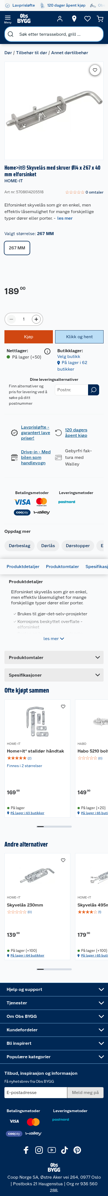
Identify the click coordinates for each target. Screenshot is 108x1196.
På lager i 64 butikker (27, 955)
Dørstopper (78, 545)
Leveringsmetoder (76, 492)
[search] (10, 34)
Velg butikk (68, 356)
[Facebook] (26, 1150)
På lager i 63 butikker (27, 813)
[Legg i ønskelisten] (95, 70)
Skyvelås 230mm (25, 905)
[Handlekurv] (100, 18)
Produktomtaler (62, 566)
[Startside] (34, 18)
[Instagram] (39, 1150)
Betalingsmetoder (32, 492)
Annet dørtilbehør (69, 52)
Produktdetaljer (23, 566)
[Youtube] (52, 1150)
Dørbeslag (19, 545)
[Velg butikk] (74, 18)
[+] (36, 319)
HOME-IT (13, 180)
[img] (37, 758)
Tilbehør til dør (31, 52)
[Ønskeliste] (87, 18)
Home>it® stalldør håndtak (35, 751)
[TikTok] (64, 1150)
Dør (8, 52)
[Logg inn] (60, 18)
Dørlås (48, 545)
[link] (84, 192)
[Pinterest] (77, 1150)
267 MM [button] (17, 247)
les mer (65, 218)
